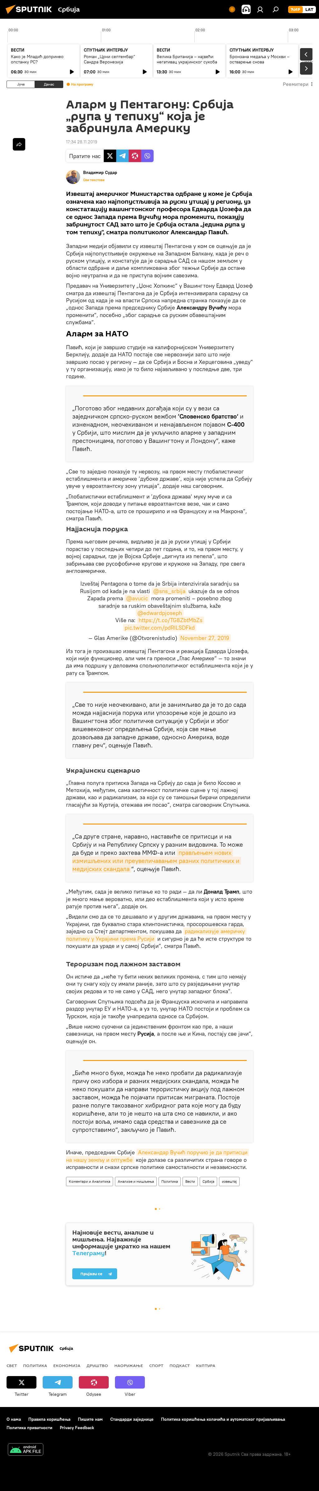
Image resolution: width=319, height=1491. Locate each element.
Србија (208, 1181)
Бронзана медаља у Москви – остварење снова (259, 59)
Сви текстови (93, 180)
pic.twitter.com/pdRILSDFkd (160, 627)
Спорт (156, 1365)
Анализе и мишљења (136, 1181)
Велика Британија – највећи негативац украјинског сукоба (187, 59)
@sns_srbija (169, 591)
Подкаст (179, 1365)
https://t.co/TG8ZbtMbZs (170, 620)
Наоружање (128, 1365)
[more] (19, 144)
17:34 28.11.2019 (81, 142)
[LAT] (309, 9)
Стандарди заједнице (132, 1419)
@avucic (137, 598)
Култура (205, 1365)
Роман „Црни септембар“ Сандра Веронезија (109, 59)
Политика (169, 1181)
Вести (190, 1181)
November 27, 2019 (204, 637)
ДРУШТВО (97, 1365)
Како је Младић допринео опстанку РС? (37, 59)
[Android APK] (25, 1450)
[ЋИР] (295, 9)
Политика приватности (29, 1427)
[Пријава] (260, 9)
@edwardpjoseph (159, 613)
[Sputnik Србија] (30, 14)
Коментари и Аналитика (89, 1181)
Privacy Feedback (77, 1427)
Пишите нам (90, 1419)
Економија (66, 1365)
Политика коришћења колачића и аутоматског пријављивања (223, 1419)
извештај (229, 1181)
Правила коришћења (49, 1419)
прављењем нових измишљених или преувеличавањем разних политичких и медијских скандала (156, 861)
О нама (14, 1419)
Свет (12, 1365)
